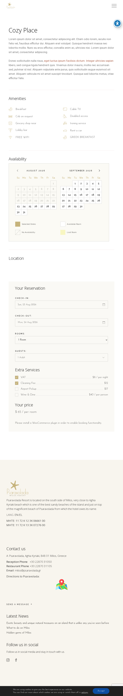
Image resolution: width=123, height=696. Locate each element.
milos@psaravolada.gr (28, 570)
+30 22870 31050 (41, 562)
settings (84, 692)
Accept (101, 691)
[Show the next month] (99, 171)
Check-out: (23, 316)
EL (20, 515)
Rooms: (20, 334)
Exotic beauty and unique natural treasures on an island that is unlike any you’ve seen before (57, 623)
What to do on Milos (18, 628)
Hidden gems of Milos (18, 632)
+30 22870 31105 (41, 566)
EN (16, 515)
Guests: (21, 351)
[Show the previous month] (17, 171)
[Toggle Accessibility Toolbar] (117, 23)
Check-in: (22, 298)
